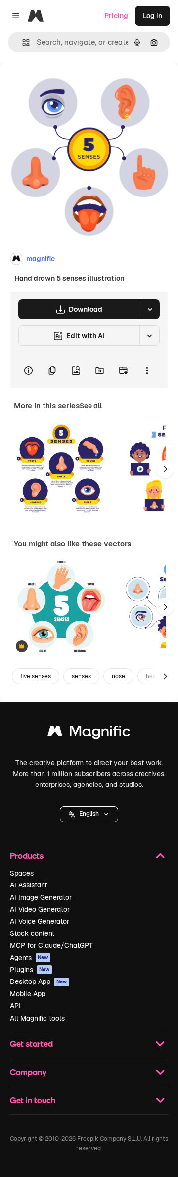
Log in (152, 15)
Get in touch (32, 1100)
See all (91, 405)
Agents (29, 957)
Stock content (32, 933)
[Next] (165, 469)
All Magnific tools (37, 1018)
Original (63, 85)
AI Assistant (28, 885)
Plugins (30, 969)
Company (28, 1072)
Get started (31, 1043)
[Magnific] (89, 733)
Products (27, 855)
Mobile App (27, 993)
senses (81, 676)
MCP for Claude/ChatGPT (51, 945)
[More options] (147, 370)
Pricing (116, 15)
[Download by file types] (150, 309)
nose (118, 676)
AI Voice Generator (39, 921)
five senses (35, 676)
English (89, 814)
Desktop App (38, 981)
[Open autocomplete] (22, 42)
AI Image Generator (41, 897)
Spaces (22, 873)
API (15, 1005)
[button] (89, 814)
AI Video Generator (40, 909)
